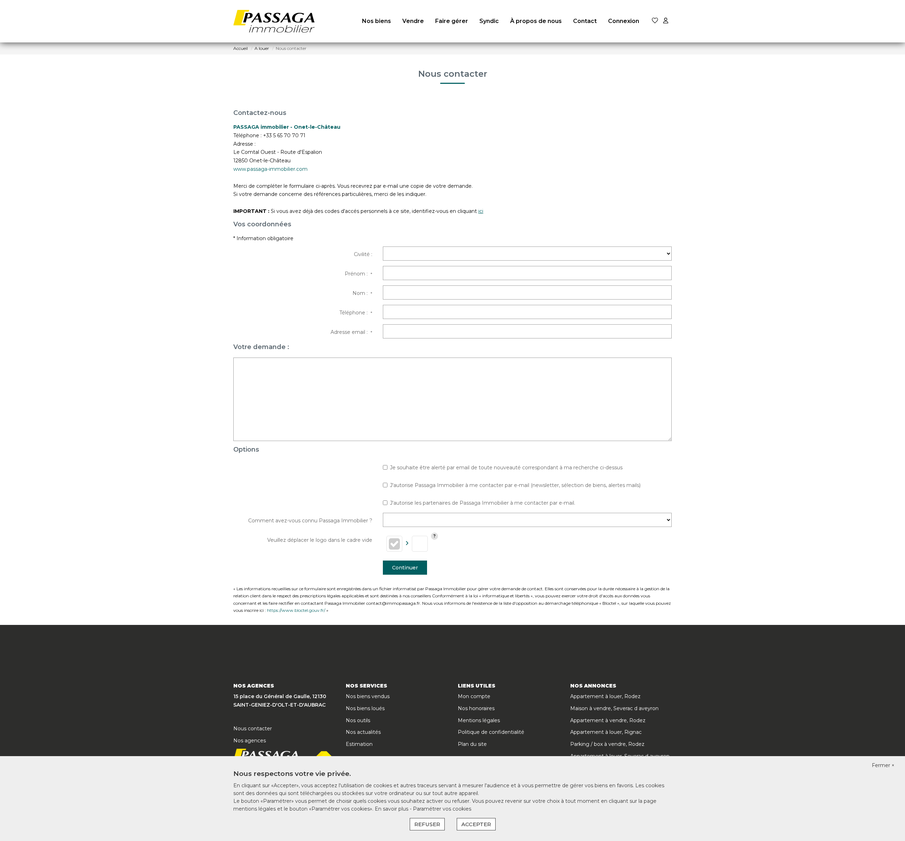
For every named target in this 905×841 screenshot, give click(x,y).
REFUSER (427, 824)
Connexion (623, 21)
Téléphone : (355, 312)
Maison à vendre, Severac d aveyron (614, 708)
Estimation (359, 744)
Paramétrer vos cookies (442, 809)
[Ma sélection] (655, 21)
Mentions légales (479, 720)
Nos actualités (363, 732)
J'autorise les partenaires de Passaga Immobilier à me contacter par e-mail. (482, 503)
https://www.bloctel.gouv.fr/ (296, 610)
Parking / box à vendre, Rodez (607, 744)
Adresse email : (351, 332)
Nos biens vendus (368, 696)
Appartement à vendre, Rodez (608, 720)
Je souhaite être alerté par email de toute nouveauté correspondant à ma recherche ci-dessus (506, 467)
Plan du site (472, 744)
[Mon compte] (665, 21)
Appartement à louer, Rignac (606, 732)
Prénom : (358, 274)
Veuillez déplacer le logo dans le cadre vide (319, 540)
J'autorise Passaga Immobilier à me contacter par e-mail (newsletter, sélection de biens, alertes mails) (515, 485)
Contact (585, 21)
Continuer (405, 567)
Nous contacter (252, 728)
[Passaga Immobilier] (274, 21)
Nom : (362, 293)
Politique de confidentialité (491, 732)
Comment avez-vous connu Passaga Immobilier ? (310, 520)
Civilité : (363, 254)
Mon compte (474, 696)
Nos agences (249, 740)
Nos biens (376, 21)
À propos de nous (536, 21)
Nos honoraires (476, 708)
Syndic (489, 21)
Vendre (413, 21)
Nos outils (358, 720)
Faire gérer (451, 21)
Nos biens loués (365, 708)
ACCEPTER (476, 824)
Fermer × (883, 765)
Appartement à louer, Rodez (605, 696)
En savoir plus (392, 809)
